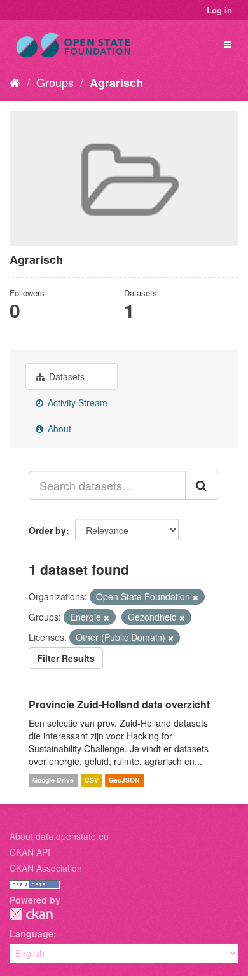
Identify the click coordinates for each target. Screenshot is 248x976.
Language (31, 933)
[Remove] (195, 597)
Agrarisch (116, 82)
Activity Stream (76, 402)
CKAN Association (46, 868)
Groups (55, 82)
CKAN (31, 914)
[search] (202, 485)
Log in (219, 10)
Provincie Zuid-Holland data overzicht (119, 704)
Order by (47, 530)
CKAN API (30, 852)
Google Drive (53, 780)
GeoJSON (124, 780)
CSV (92, 780)
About (58, 428)
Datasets (65, 376)
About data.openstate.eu (59, 836)
